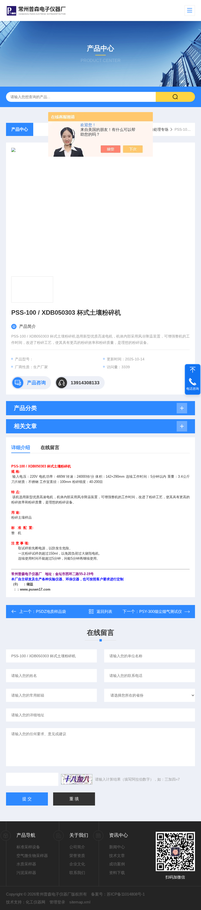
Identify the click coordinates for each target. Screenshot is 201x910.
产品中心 (19, 129)
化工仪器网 (35, 902)
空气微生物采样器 (32, 855)
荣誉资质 (77, 855)
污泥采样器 (26, 872)
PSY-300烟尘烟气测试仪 (160, 611)
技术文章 (117, 855)
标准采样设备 (28, 847)
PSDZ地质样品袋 (51, 611)
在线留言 (50, 447)
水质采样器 (26, 864)
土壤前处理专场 (155, 129)
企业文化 (77, 864)
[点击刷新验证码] (76, 779)
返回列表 (104, 611)
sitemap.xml (79, 902)
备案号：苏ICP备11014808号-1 (118, 894)
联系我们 (77, 872)
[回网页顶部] (192, 370)
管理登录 (57, 902)
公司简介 (77, 847)
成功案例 (117, 864)
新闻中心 (117, 847)
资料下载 (117, 872)
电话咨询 (192, 389)
